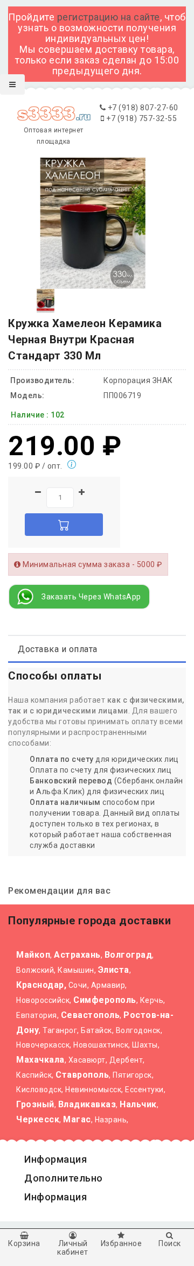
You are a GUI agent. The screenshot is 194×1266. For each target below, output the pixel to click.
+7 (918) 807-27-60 (142, 107)
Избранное (121, 1243)
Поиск (169, 1243)
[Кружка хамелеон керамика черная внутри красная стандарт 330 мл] (45, 300)
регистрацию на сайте (108, 17)
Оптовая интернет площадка (54, 135)
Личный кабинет (72, 1247)
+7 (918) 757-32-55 (141, 118)
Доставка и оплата (58, 649)
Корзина (24, 1243)
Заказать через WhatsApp (91, 596)
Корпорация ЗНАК (138, 380)
